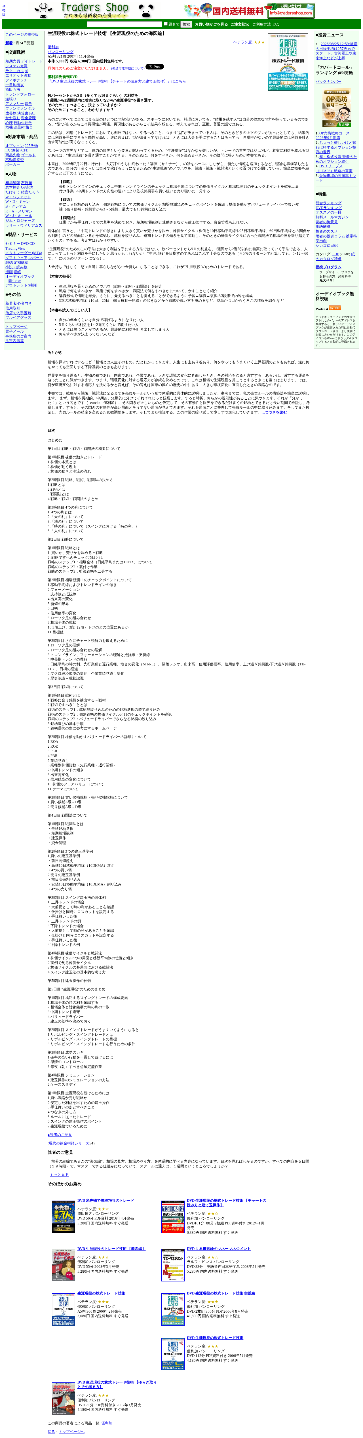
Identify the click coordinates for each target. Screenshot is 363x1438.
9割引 (33, 285)
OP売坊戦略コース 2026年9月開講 (333, 135)
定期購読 (21, 262)
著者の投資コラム (330, 236)
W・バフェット (18, 197)
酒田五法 (12, 89)
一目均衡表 (14, 85)
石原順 (26, 183)
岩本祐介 (12, 187)
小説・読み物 (16, 267)
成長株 (10, 113)
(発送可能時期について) (128, 68)
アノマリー (14, 104)
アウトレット (16, 285)
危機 (9, 127)
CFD (24, 150)
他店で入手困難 (18, 313)
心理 (9, 123)
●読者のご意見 (60, 1135)
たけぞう (12, 192)
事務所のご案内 (18, 336)
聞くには (15, 280)
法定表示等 (14, 341)
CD (32, 243)
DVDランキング (329, 208)
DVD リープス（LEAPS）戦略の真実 (334, 168)
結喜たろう (30, 192)
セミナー (12, 243)
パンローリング (60, 52)
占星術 (19, 127)
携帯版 (3, 10)
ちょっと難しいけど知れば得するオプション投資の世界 (336, 147)
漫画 (9, 272)
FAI (32, 113)
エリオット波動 (18, 75)
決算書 (22, 113)
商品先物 (12, 155)
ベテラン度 (242, 42)
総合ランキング (328, 203)
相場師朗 (12, 183)
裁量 (28, 104)
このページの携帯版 (22, 34)
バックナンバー (328, 81)
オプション (14, 146)
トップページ (16, 326)
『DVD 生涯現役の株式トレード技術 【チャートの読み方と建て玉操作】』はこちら (117, 81)
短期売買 (12, 61)
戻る (51, 1431)
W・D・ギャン (17, 201)
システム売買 (16, 66)
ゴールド (28, 155)
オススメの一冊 (328, 212)
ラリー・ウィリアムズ (23, 225)
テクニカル (14, 71)
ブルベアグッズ (18, 317)
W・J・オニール (18, 216)
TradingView (15, 248)
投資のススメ (327, 231)
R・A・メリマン (19, 211)
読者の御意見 (327, 222)
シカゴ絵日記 (327, 245)
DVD (25, 243)
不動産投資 (14, 160)
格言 (29, 127)
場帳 (17, 272)
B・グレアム (15, 206)
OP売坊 (27, 187)
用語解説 (323, 226)
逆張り (10, 99)
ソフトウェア (16, 258)
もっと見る (59, 1175)
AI (26, 71)
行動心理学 (23, 123)
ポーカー (12, 164)
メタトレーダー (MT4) (23, 253)
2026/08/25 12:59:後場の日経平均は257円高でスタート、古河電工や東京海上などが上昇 (336, 51)
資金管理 (28, 118)
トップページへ (72, 1431)
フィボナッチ (16, 80)
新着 (9, 43)
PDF (335, 254)
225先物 (31, 146)
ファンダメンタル (20, 108)
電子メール (14, 331)
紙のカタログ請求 (335, 256)
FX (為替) (12, 150)
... (274, 412)
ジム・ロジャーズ (20, 220)
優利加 (53, 47)
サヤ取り (12, 118)
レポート (35, 258)
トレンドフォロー (20, 94)
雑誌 (9, 262)
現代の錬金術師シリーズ (69, 1143)
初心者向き (23, 303)
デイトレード (32, 61)
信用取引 (12, 308)
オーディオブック (20, 276)
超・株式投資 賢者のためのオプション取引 (336, 159)
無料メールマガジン (332, 217)
